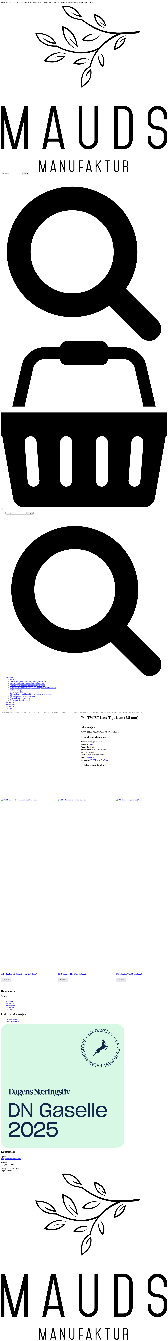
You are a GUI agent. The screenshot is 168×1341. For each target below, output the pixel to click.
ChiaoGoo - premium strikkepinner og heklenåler (23, 712)
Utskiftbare (90, 757)
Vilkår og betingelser (12, 1019)
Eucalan (13, 679)
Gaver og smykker (16, 692)
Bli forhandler (10, 704)
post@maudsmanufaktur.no (11, 1159)
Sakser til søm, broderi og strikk (21, 698)
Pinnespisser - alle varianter (79, 712)
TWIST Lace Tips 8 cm (109, 712)
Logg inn (8, 708)
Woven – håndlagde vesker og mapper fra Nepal (27, 684)
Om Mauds (9, 702)
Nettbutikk (9, 677)
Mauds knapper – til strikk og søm (22, 696)
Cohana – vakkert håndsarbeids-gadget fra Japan (27, 686)
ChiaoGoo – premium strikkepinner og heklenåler (28, 682)
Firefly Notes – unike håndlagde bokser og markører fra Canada (33, 688)
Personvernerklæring (12, 1021)
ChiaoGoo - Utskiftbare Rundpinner (55, 712)
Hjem (3, 712)
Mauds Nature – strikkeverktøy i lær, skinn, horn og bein (30, 694)
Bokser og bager (16, 690)
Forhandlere (9, 706)
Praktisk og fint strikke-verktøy (21, 700)
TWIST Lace (95, 712)
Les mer (6, 980)
